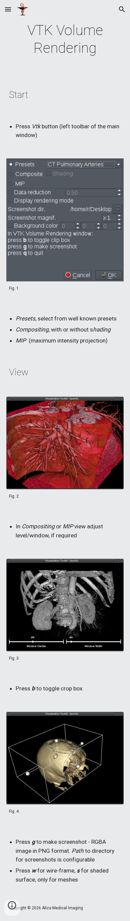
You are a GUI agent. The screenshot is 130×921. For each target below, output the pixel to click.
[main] (65, 39)
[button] (8, 9)
